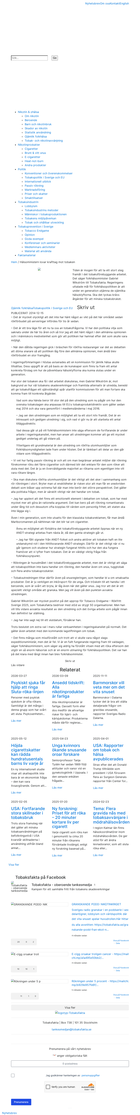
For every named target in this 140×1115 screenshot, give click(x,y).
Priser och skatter (36, 193)
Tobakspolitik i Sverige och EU (45, 177)
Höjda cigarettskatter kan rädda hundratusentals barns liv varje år (27, 754)
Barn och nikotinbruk (38, 124)
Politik (22, 169)
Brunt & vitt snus (35, 153)
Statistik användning (38, 132)
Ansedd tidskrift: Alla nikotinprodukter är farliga (68, 689)
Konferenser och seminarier (42, 243)
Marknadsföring (35, 189)
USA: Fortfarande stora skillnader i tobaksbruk (28, 813)
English (124, 3)
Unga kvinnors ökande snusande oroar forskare (69, 750)
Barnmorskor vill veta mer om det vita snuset (109, 687)
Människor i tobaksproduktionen (46, 214)
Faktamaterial (27, 255)
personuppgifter (91, 1075)
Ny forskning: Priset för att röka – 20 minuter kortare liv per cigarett (69, 817)
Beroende (31, 120)
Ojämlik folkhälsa (36, 136)
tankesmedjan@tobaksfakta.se (71, 1029)
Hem (14, 262)
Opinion (30, 234)
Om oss (105, 3)
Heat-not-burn (34, 161)
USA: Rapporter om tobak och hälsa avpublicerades (108, 752)
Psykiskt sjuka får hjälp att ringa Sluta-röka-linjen (28, 687)
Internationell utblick (38, 181)
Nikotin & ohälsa (28, 112)
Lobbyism (31, 206)
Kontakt (115, 3)
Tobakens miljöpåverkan (40, 218)
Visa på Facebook (121, 940)
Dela (118, 943)
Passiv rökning (34, 185)
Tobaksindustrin (28, 202)
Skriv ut (86, 307)
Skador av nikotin (36, 128)
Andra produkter (35, 165)
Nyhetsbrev (92, 3)
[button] (24, 942)
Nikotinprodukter (29, 144)
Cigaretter (31, 148)
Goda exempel (34, 239)
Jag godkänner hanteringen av (73, 1075)
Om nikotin (32, 116)
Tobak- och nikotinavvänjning (44, 140)
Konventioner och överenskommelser (49, 173)
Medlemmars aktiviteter (40, 247)
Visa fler (14, 864)
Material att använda (38, 251)
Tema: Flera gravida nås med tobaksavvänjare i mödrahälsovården (111, 815)
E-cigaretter (32, 157)
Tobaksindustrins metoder (41, 210)
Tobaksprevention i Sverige (35, 226)
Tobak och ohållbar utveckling (44, 222)
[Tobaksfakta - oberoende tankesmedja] (19, 886)
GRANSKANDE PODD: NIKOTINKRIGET (96, 904)
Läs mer (16, 720)
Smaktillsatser (34, 198)
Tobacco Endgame (37, 230)
